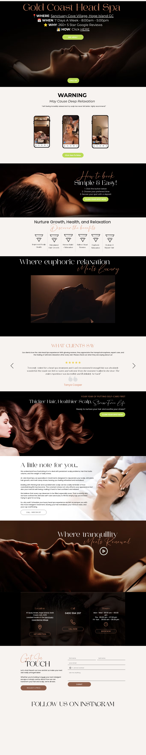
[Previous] (12, 366)
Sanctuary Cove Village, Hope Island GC (82, 16)
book (43, 677)
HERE (85, 29)
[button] (48, 146)
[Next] (134, 366)
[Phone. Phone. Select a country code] (71, 668)
